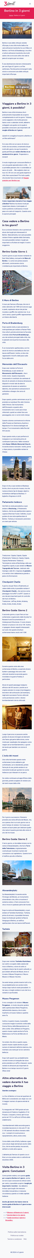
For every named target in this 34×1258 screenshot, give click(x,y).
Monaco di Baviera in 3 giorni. (18, 1212)
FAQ (25, 1239)
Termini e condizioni (14, 1239)
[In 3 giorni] (9, 4)
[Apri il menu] (30, 3)
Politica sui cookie (17, 1235)
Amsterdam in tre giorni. (16, 1215)
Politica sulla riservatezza (17, 1232)
